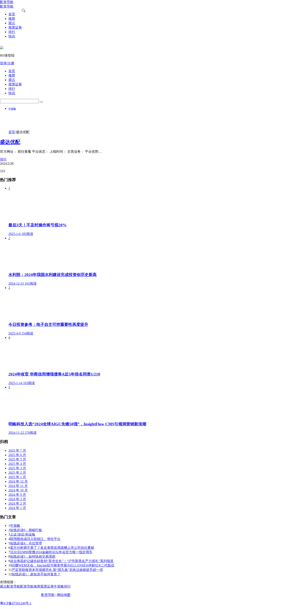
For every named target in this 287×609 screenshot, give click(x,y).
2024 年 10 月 (18, 490)
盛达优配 (10, 142)
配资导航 (48, 595)
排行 (3, 159)
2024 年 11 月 (18, 486)
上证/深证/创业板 (22, 534)
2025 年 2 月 (17, 472)
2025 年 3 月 (17, 468)
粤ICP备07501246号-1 (16, 603)
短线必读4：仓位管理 (26, 543)
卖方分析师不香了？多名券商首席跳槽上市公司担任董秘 (52, 547)
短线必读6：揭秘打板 (26, 530)
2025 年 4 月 (17, 464)
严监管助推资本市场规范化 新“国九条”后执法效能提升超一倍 (57, 570)
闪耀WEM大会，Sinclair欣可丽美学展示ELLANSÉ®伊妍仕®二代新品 (63, 565)
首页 (11, 132)
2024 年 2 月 (17, 503)
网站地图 (63, 595)
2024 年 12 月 (18, 481)
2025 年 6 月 (17, 455)
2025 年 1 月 (17, 477)
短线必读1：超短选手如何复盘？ (36, 574)
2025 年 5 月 (17, 459)
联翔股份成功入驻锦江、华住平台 (35, 539)
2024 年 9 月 (17, 494)
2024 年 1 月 (17, 508)
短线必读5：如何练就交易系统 (32, 556)
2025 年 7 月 (17, 450)
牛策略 (12, 108)
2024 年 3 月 (17, 499)
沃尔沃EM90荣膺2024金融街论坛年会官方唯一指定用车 (51, 552)
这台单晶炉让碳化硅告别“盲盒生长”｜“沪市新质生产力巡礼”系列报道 (61, 561)
